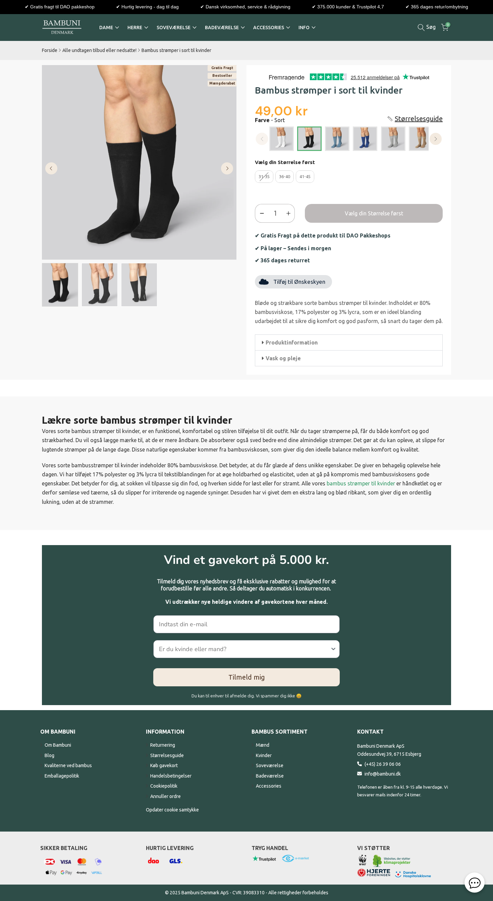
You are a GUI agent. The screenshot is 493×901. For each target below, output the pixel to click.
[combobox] (244, 649)
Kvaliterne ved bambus (68, 765)
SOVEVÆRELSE (173, 27)
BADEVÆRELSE (222, 27)
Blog (49, 755)
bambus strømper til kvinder (361, 483)
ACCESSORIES (268, 27)
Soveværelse (269, 765)
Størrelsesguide (167, 755)
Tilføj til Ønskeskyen (299, 281)
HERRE (134, 27)
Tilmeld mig (246, 677)
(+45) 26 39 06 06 (383, 764)
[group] (60, 285)
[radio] (281, 138)
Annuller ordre (165, 796)
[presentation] (436, 139)
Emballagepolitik (62, 776)
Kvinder (264, 755)
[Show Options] (333, 649)
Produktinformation (292, 342)
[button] (415, 118)
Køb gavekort (164, 765)
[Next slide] (227, 168)
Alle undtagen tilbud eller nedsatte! (99, 50)
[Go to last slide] (51, 168)
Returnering (162, 745)
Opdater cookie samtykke (172, 809)
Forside (49, 50)
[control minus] (260, 213)
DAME (106, 27)
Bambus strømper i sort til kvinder (176, 50)
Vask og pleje (283, 358)
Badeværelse (270, 776)
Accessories (268, 786)
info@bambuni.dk (383, 774)
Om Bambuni (58, 745)
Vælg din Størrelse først (285, 162)
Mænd (262, 745)
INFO (304, 27)
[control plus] (290, 213)
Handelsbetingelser (170, 776)
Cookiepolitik (163, 786)
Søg (430, 27)
